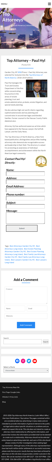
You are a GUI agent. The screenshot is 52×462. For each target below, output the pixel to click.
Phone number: (15, 194)
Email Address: (15, 186)
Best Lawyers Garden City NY (22, 260)
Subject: (11, 202)
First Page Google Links (11, 392)
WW (19, 72)
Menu (4, 4)
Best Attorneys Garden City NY (22, 246)
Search (6, 338)
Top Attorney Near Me (10, 387)
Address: (11, 178)
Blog (4, 402)
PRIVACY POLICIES (10, 397)
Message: (11, 210)
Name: (10, 170)
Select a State (9, 367)
